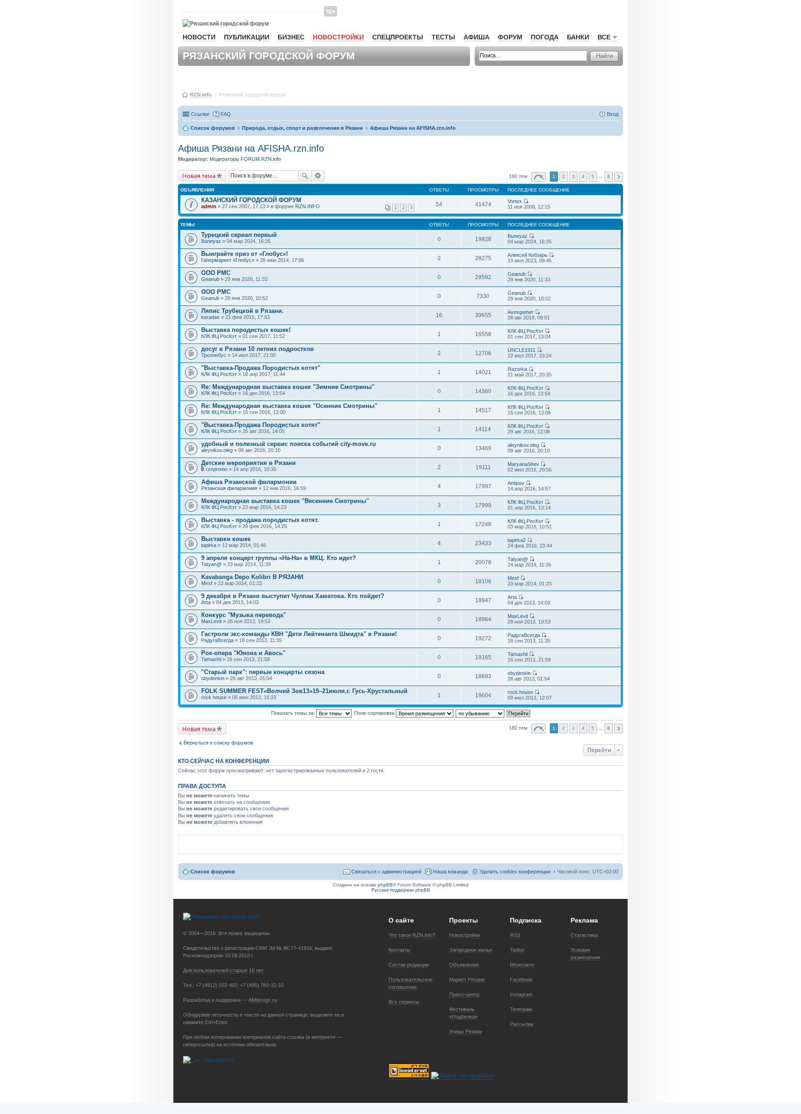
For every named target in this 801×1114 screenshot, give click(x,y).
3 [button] (573, 176)
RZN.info (201, 94)
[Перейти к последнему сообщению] (525, 201)
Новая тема (199, 176)
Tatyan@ (211, 564)
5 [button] (592, 176)
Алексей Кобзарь (527, 255)
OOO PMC (215, 272)
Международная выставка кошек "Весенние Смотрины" (285, 500)
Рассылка (521, 1024)
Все (604, 37)
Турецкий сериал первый (239, 234)
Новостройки (338, 37)
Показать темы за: (293, 713)
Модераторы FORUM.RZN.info (245, 159)
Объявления (464, 965)
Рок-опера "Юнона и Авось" (243, 652)
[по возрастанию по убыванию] (480, 713)
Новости (199, 37)
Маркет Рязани (466, 979)
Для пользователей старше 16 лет (223, 970)
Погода (545, 37)
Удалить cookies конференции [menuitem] (514, 871)
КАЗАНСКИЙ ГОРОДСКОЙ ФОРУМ (251, 200)
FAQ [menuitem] (226, 114)
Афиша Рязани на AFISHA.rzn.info (251, 148)
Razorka (517, 369)
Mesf (206, 583)
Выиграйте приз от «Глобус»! (244, 253)
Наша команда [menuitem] (450, 871)
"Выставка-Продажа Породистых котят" (260, 367)
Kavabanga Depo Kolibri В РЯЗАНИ (252, 576)
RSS (515, 935)
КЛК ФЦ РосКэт (219, 336)
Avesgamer (521, 312)
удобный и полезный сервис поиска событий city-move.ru (288, 443)
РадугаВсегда (217, 640)
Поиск (305, 175)
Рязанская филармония (229, 488)
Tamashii (211, 659)
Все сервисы (403, 1002)
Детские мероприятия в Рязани (248, 462)
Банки (578, 37)
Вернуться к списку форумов (218, 742)
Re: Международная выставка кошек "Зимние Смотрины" (288, 386)
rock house (214, 697)
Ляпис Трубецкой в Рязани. (242, 310)
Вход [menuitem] (612, 114)
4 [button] (583, 176)
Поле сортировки (375, 713)
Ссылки (200, 114)
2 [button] (563, 176)
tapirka (208, 545)
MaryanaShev (523, 464)
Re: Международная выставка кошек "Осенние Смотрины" (289, 405)
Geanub (210, 279)
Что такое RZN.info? (411, 935)
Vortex (515, 201)
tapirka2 (517, 540)
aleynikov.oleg (217, 450)
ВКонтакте (522, 965)
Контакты (399, 950)
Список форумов (213, 871)
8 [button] (608, 176)
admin (208, 206)
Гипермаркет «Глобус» (227, 260)
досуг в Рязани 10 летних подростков (257, 348)
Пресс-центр (464, 994)
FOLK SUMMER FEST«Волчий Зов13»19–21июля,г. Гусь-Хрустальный (304, 690)
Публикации (246, 37)
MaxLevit (211, 621)
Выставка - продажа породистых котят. (260, 519)
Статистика (584, 935)
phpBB (385, 884)
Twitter (517, 950)
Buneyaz (211, 241)
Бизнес (291, 37)
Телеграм (521, 1009)
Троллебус (213, 355)
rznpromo (217, 469)
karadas (210, 317)
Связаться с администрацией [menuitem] (386, 871)
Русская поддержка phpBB (400, 889)
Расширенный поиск (318, 175)
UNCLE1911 (521, 350)
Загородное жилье (470, 950)
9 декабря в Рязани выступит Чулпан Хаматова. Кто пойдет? (292, 595)
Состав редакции (408, 965)
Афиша (477, 37)
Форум (510, 37)
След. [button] (618, 177)
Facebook (521, 979)
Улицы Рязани (465, 1031)
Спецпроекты (397, 37)
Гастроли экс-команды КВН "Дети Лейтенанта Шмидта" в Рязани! (299, 633)
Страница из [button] (538, 177)
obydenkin (212, 678)
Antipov (516, 483)
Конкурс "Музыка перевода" (243, 614)
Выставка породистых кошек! (246, 329)
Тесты (443, 37)
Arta (205, 602)
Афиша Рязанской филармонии (249, 481)
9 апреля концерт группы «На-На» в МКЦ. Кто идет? (278, 557)
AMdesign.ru (262, 1000)
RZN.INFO (307, 206)
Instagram (521, 994)
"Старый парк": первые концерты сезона (262, 671)
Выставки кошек (226, 538)
